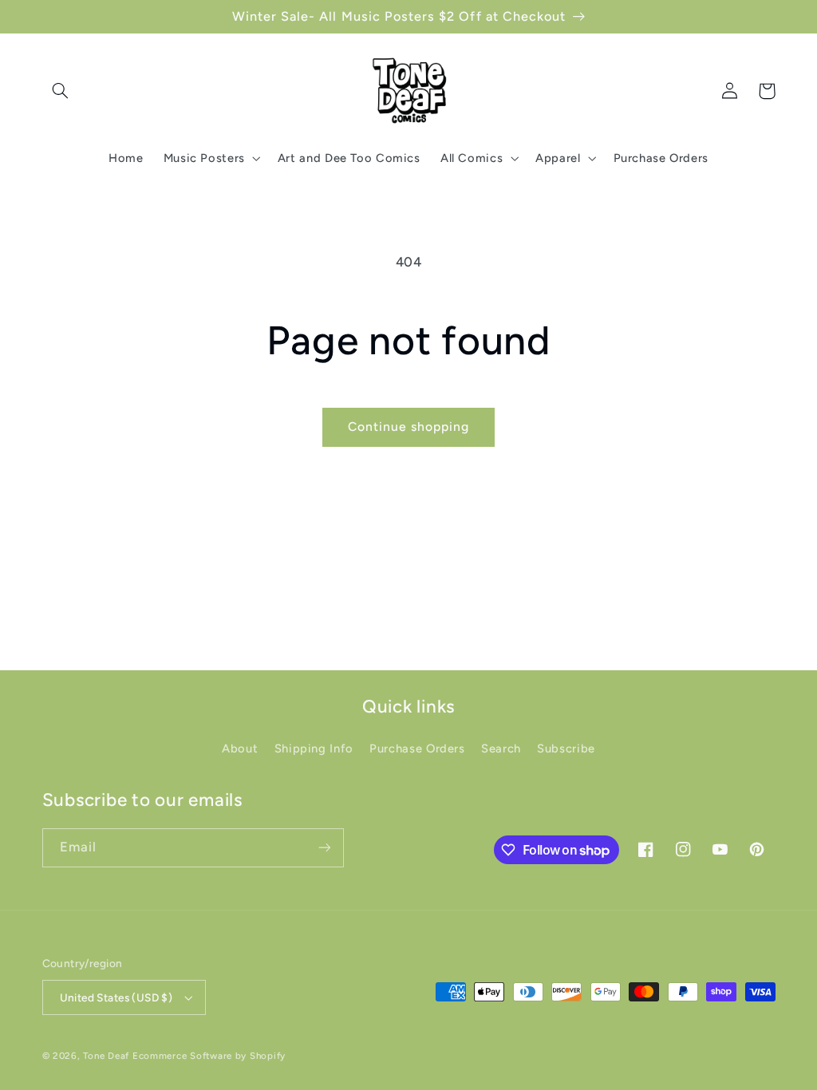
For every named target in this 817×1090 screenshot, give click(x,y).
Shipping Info (313, 748)
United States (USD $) (116, 997)
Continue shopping (409, 426)
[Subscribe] (324, 847)
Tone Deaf (106, 1055)
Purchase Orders (416, 748)
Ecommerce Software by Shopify (209, 1055)
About (240, 748)
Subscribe (566, 748)
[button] (60, 91)
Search (501, 748)
